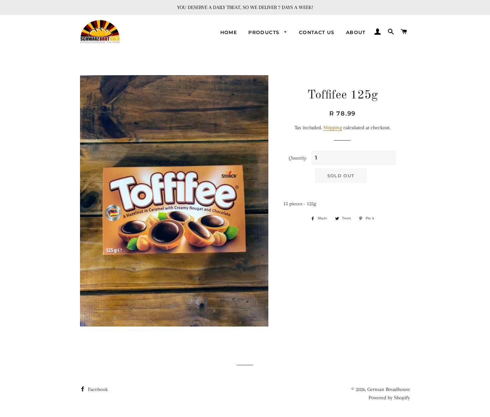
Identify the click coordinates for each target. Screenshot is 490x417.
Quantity (298, 158)
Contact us (317, 32)
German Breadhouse (388, 389)
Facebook (97, 389)
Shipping (332, 128)
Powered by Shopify (389, 398)
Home (228, 32)
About (356, 32)
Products (264, 32)
